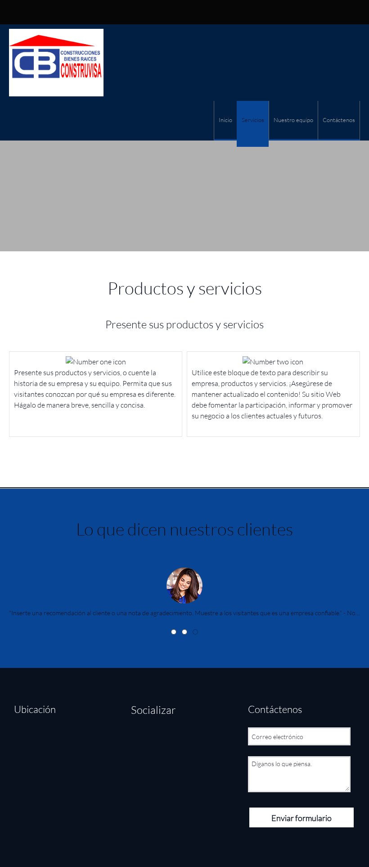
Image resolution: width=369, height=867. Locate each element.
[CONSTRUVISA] (56, 62)
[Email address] (41, 739)
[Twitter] (158, 740)
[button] (184, 583)
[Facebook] (140, 740)
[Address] (188, 12)
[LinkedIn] (176, 740)
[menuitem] (225, 121)
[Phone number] (174, 12)
